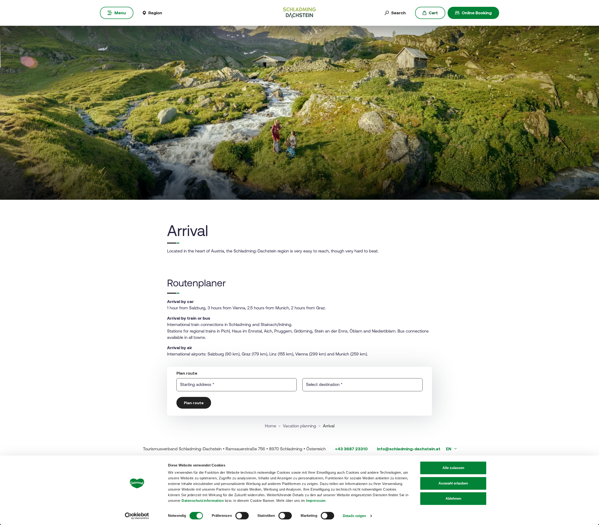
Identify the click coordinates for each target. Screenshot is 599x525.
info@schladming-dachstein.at (408, 448)
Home (270, 425)
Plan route (194, 403)
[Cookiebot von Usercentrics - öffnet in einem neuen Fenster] (137, 515)
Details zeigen (354, 516)
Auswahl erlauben (453, 483)
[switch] (242, 515)
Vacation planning (299, 425)
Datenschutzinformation (203, 501)
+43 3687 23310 (351, 448)
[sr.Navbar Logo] (299, 12)
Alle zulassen (453, 468)
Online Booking (477, 12)
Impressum (315, 501)
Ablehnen (453, 498)
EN (449, 448)
